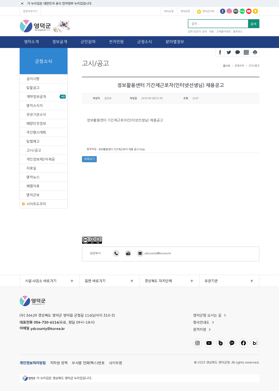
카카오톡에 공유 (237, 52)
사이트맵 (115, 363)
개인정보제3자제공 (40, 159)
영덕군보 (32, 195)
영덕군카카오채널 (255, 11)
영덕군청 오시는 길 (207, 315)
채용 (211, 31)
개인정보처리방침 (33, 363)
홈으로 (226, 66)
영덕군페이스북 (222, 11)
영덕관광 (185, 11)
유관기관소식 (36, 114)
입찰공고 (32, 87)
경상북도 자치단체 (158, 281)
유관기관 (211, 281)
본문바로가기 (30, 11)
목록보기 (89, 159)
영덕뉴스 (32, 177)
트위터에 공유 (229, 52)
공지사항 (32, 78)
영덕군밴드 (235, 11)
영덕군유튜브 (249, 11)
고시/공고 (33, 150)
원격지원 (199, 329)
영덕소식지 (34, 105)
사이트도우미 (36, 204)
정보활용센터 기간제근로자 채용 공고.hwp (121, 149)
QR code (246, 52)
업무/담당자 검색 (197, 31)
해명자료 (32, 186)
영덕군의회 (208, 11)
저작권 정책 (59, 363)
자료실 (31, 168)
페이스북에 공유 (220, 52)
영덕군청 (169, 11)
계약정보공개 (36, 96)
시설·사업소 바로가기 (40, 281)
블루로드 (238, 31)
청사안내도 (201, 322)
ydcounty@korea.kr (158, 253)
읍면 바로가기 (95, 281)
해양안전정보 (36, 123)
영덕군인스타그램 (229, 11)
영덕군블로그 (242, 11)
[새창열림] (92, 240)
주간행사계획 (36, 132)
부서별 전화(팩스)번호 (88, 363)
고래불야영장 (223, 31)
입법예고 (32, 141)
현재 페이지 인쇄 (255, 52)
